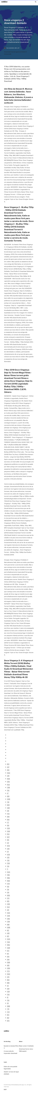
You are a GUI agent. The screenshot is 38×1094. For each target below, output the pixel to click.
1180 (8, 875)
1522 (8, 784)
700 (8, 994)
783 (8, 790)
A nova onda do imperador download (10, 1052)
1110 (8, 814)
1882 (8, 878)
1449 (8, 948)
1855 (8, 895)
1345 (8, 916)
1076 (8, 854)
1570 (8, 846)
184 (8, 825)
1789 (8, 787)
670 (8, 1021)
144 (8, 866)
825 (8, 901)
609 (8, 805)
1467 (8, 808)
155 (8, 886)
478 (8, 977)
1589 (8, 962)
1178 (8, 884)
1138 (8, 863)
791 (8, 889)
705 (8, 860)
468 (8, 924)
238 (8, 776)
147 (8, 843)
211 (8, 851)
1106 (8, 942)
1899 (8, 1006)
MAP (5, 1089)
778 (8, 1009)
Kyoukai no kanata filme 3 (11, 1047)
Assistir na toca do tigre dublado (11, 1073)
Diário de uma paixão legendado (10, 1068)
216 (8, 811)
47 (7, 793)
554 (8, 834)
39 (8, 1003)
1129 (8, 991)
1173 (8, 971)
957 (8, 1018)
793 (8, 1000)
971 (8, 953)
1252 (8, 781)
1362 (8, 918)
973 (8, 1015)
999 (8, 983)
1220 (8, 828)
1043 (8, 872)
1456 (8, 968)
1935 (8, 779)
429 (8, 988)
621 (8, 936)
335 (8, 857)
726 (8, 802)
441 (8, 910)
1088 (8, 927)
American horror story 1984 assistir (26, 1050)
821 (8, 930)
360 (8, 816)
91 (7, 997)
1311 (8, 898)
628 (8, 796)
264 (8, 770)
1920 (8, 881)
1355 (8, 904)
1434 (8, 913)
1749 (8, 921)
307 (8, 767)
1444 (8, 831)
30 (8, 986)
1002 (8, 773)
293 (8, 956)
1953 (8, 945)
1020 (8, 939)
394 (8, 959)
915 (8, 840)
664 (8, 980)
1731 (8, 1012)
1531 (8, 907)
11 (7, 869)
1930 (8, 974)
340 (8, 849)
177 (8, 822)
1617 (8, 837)
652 (8, 764)
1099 (8, 799)
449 (8, 933)
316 (8, 892)
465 (8, 965)
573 (8, 951)
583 (8, 819)
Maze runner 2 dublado (26, 1046)
